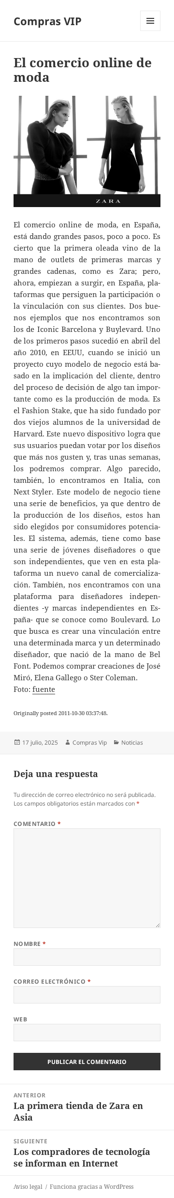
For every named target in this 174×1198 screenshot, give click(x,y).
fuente (43, 689)
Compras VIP (48, 21)
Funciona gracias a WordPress (91, 1187)
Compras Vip (89, 742)
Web (20, 1019)
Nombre (30, 944)
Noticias (132, 742)
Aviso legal (28, 1187)
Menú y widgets (150, 30)
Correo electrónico (52, 981)
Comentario (37, 824)
